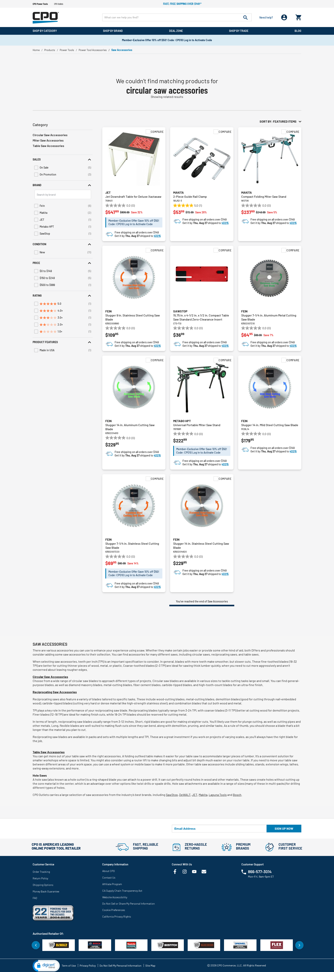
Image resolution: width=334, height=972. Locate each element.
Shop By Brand (113, 30)
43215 (157, 235)
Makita (178, 192)
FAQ (35, 898)
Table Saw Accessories (48, 146)
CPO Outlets (58, 4)
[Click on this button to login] (284, 17)
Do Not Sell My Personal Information (120, 965)
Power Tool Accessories (93, 50)
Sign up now (284, 828)
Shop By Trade (238, 30)
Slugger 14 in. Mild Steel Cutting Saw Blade (269, 425)
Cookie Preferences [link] (113, 910)
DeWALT (185, 794)
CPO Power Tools (40, 4)
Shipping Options (43, 884)
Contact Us (108, 877)
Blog (298, 30)
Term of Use (69, 965)
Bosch (237, 794)
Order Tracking (41, 871)
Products (49, 50)
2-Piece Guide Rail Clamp (190, 196)
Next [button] (299, 945)
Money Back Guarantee (46, 891)
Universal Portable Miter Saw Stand (196, 425)
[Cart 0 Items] (298, 16)
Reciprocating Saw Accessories (55, 692)
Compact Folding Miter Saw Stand (263, 196)
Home (36, 50)
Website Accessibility (114, 897)
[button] (63, 159)
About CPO (108, 871)
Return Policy (40, 878)
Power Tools (67, 50)
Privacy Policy (88, 965)
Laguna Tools (218, 794)
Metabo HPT (182, 421)
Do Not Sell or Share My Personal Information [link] (128, 903)
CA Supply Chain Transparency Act (122, 890)
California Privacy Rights (116, 916)
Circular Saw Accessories (50, 135)
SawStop (180, 311)
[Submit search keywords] (245, 17)
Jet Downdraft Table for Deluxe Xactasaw (133, 196)
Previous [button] (36, 945)
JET (108, 192)
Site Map (150, 965)
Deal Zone (176, 30)
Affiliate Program (112, 884)
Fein (108, 311)
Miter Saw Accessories (48, 140)
